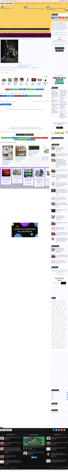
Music (53, 333)
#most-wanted (54, 304)
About (4, 0)
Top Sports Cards (60, 30)
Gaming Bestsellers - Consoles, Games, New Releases (55, 101)
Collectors (62, 314)
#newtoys (2, 72)
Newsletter (60, 269)
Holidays (62, 326)
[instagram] (64, 1)
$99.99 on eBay (39, 184)
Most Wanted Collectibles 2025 (62, 108)
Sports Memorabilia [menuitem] (35, 3)
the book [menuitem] (54, 3)
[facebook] (61, 1)
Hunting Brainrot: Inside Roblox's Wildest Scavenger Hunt (61, 204)
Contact (7, 0)
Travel (58, 344)
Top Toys (20, 139)
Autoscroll (59, 39)
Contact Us (58, 467)
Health (59, 326)
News (56, 333)
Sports (53, 340)
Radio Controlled (62, 337)
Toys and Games (58, 342)
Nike (59, 333)
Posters (64, 335)
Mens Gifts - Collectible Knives (55, 109)
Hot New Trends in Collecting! (54, 91)
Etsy (57, 319)
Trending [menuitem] (27, 3)
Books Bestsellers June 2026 (6, 8)
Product (57, 337)
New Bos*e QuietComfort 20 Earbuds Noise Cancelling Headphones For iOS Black (7, 162)
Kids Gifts (61, 328)
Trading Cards (54, 344)
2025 (60, 394)
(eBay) (7, 164)
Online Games (63, 333)
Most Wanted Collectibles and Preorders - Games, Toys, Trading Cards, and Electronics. (63, 116)
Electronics (53, 319)
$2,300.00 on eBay (28, 183)
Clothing (53, 314)
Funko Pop (63, 323)
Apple (57, 307)
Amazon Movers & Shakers (14, 109)
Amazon (53, 307)
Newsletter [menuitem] (43, 3)
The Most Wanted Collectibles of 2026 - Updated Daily (60, 149)
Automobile (57, 309)
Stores (60, 340)
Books (63, 311)
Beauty (61, 309)
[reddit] (62, 18)
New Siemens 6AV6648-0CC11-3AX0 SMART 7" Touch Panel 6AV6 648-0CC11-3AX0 (20, 158)
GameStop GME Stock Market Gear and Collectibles (34, 8)
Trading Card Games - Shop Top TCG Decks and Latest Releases (55, 104)
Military (56, 332)
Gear (52, 326)
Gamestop (61, 325)
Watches (53, 347)
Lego (52, 330)
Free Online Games (57, 323)
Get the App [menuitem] (49, 3)
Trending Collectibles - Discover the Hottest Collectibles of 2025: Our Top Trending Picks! (55, 94)
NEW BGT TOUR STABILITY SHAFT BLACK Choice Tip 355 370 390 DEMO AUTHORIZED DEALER (34, 153)
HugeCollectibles (27, 449)
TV (64, 344)
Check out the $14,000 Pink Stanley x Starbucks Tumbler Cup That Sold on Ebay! (62, 240)
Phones (56, 335)
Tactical (64, 340)
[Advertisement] (24, 20)
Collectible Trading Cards (63, 111)
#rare (52, 302)
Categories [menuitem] (21, 3)
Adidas (62, 305)
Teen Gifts (53, 342)
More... (52, 140)
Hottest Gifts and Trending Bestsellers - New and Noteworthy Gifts (54, 112)
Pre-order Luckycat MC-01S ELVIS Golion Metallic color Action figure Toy (20, 39)
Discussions (14, 93)
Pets (52, 335)
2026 (60, 392)
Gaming (65, 325)
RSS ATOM (53, 406)
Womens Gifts (63, 347)
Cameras (57, 312)
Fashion (65, 319)
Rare (59, 302)
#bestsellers (54, 300)
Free (52, 323)
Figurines (57, 321)
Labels (65, 328)
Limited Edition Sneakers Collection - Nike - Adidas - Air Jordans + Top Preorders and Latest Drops (63, 94)
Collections (57, 314)
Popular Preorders (11, 70)
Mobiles (60, 332)
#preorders (6, 72)
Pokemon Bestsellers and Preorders (61, 210)
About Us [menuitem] (60, 3)
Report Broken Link (64, 467)
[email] (66, 18)
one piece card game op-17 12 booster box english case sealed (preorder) (61, 184)
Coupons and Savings (62, 102)
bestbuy (65, 309)
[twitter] (62, 1)
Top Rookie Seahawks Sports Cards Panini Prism (61, 198)
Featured (56, 302)
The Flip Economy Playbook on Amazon (59, 34)
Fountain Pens (62, 321)
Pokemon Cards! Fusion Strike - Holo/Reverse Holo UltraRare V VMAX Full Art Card (61, 191)
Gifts (55, 326)
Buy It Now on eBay (22, 66)
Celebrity (61, 312)
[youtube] (62, 430)
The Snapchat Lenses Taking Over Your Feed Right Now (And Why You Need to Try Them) (61, 177)
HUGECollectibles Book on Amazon (59, 32)
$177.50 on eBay (6, 182)
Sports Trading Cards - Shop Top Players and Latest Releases (63, 104)
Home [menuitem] (16, 3)
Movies (64, 332)
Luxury (59, 330)
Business (53, 312)
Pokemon (59, 335)
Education (64, 318)
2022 (60, 399)
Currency (64, 316)
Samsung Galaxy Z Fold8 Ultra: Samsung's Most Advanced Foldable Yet (55, 9)
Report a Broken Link (23, 93)
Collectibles (39, 89)
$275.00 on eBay (17, 181)
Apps (65, 307)
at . (24, 137)
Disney (61, 318)
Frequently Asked (62, 101)
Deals (53, 318)
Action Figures (57, 305)
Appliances (61, 307)
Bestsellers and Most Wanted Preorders (60, 228)
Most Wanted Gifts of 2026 (61, 170)
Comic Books (54, 316)
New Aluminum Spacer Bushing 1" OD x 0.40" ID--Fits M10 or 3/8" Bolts (47, 158)
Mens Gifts (63, 330)
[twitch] (66, 1)
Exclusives (61, 319)
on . (6, 137)
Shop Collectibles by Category (54, 97)
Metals (53, 332)
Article (53, 309)
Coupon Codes (59, 316)
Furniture (53, 325)
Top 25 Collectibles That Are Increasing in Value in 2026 (62, 154)
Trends (62, 344)
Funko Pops (61, 99)
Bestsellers (53, 311)
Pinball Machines (54, 107)
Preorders (53, 337)
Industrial (53, 328)
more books (59, 37)
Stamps (56, 340)
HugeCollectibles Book (12, 0)
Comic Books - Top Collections (63, 98)
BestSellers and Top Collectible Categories (63, 91)
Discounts (56, 318)
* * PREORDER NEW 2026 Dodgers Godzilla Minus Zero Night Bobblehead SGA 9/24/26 (39, 181)
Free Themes (8, 467)
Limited (56, 330)
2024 (60, 396)
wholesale (57, 347)
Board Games (59, 311)
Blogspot (16, 467)
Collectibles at (44, 137)
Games (57, 325)
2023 (60, 397)
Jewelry (57, 328)
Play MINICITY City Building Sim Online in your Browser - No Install (33, 447)
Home (1, 0)
